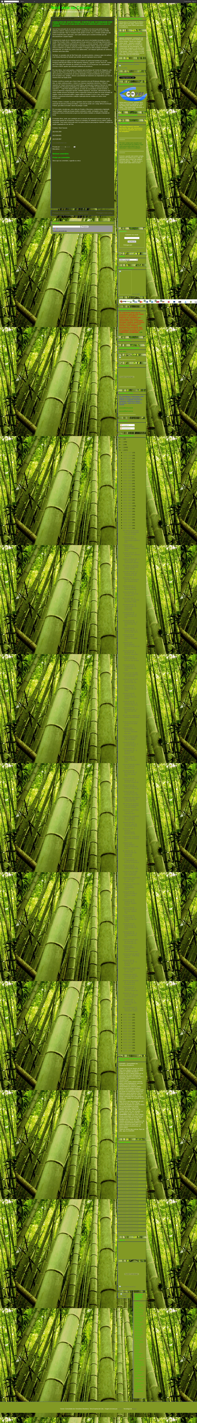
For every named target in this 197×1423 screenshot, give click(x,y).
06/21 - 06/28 (127, 525)
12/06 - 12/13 (127, 458)
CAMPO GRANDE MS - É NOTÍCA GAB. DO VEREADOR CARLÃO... (131, 560)
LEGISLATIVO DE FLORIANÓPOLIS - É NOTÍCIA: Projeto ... (130, 744)
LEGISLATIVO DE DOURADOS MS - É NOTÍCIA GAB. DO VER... (130, 623)
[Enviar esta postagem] (74, 147)
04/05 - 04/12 (127, 1039)
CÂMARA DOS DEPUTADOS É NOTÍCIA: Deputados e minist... (131, 547)
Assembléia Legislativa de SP (128, 1223)
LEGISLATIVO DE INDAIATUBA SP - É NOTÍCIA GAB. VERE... (131, 867)
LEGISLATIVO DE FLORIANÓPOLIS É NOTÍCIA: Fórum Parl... (131, 793)
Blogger (134, 1409)
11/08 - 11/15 (127, 469)
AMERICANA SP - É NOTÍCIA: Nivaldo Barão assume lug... (130, 587)
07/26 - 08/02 (127, 511)
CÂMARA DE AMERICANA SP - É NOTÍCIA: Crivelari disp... (131, 969)
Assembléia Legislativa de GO (129, 1209)
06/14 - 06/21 (127, 528)
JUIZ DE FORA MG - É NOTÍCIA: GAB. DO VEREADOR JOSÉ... (130, 573)
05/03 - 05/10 (127, 1028)
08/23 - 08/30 (127, 500)
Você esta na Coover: (71, 7)
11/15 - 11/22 (127, 466)
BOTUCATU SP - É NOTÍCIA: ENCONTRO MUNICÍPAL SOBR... (131, 600)
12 (122, 442)
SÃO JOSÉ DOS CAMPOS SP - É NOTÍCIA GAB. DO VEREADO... (129, 1002)
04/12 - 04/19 (127, 1037)
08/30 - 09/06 (127, 497)
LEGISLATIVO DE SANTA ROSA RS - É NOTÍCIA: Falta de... (131, 955)
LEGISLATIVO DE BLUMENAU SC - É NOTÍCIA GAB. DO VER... (130, 934)
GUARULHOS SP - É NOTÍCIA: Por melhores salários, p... (131, 554)
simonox (120, 1409)
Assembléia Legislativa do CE (128, 1155)
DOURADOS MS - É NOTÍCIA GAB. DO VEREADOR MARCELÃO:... (129, 607)
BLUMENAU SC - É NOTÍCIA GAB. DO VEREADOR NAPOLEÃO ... (129, 853)
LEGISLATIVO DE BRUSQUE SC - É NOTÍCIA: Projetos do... (131, 780)
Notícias (62, 149)
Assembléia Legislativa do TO (129, 1212)
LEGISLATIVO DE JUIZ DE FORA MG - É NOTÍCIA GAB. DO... (130, 941)
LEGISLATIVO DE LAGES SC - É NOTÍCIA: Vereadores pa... (131, 766)
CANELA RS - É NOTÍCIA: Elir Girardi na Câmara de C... (131, 838)
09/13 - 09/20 (127, 492)
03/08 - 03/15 (127, 1051)
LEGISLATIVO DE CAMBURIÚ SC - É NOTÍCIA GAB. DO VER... (130, 615)
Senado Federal (124, 1145)
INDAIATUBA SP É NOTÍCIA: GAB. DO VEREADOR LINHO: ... (131, 824)
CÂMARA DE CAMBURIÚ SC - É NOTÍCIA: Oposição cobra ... (131, 818)
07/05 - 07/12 (127, 520)
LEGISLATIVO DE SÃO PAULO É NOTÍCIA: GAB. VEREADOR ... (130, 873)
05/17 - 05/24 (127, 1023)
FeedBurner (136, 245)
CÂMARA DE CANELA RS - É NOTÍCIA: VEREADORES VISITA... (131, 886)
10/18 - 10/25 (127, 478)
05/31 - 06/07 (127, 1017)
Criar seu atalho (123, 67)
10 (122, 447)
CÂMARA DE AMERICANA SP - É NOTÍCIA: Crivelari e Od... (131, 879)
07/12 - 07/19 (127, 517)
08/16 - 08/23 (127, 503)
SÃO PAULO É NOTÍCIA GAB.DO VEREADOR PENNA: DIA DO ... (130, 567)
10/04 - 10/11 (127, 483)
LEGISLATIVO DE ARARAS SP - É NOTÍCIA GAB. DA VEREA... (129, 696)
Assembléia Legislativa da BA (128, 1196)
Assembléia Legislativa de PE (128, 1192)
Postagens (125, 425)
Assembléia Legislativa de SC (128, 1229)
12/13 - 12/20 (127, 455)
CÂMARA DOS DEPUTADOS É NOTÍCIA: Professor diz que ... (131, 645)
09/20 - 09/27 (127, 489)
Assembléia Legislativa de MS (129, 1202)
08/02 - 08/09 (127, 508)
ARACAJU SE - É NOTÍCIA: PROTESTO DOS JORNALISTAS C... (131, 580)
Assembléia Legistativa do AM (129, 1175)
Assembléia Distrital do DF (127, 1199)
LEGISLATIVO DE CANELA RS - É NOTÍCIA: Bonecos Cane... (130, 759)
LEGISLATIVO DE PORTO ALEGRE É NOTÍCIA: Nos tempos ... (131, 659)
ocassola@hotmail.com (59, 143)
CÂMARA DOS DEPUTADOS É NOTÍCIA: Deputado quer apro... (130, 730)
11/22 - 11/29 (127, 464)
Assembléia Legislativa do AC (128, 1152)
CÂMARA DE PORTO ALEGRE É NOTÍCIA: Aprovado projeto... (130, 976)
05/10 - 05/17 (127, 1025)
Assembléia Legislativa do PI (128, 1189)
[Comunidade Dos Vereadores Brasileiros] (120, 66)
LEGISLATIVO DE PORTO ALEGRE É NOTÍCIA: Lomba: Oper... (130, 894)
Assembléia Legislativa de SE (128, 1159)
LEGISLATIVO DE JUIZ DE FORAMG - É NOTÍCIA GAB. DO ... (130, 681)
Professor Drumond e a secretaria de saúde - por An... (130, 723)
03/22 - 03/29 (127, 1045)
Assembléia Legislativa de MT (129, 1206)
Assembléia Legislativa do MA (129, 1172)
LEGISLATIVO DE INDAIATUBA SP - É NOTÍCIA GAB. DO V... (131, 703)
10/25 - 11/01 (127, 475)
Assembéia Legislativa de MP (128, 1169)
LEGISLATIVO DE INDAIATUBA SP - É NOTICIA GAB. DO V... (131, 630)
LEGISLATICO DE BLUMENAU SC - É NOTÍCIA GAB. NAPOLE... (130, 751)
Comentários (126, 428)
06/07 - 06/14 (127, 1014)
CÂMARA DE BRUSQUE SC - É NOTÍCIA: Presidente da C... (131, 982)
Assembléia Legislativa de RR (129, 1165)
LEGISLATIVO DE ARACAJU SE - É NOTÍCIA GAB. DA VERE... (129, 688)
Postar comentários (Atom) (85, 218)
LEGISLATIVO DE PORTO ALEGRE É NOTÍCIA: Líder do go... (131, 786)
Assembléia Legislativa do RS (128, 1233)
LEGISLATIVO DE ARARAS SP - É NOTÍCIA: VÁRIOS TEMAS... (129, 902)
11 (122, 444)
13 (122, 439)
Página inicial (83, 213)
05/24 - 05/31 (127, 1020)
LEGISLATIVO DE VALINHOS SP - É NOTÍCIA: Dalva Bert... (131, 652)
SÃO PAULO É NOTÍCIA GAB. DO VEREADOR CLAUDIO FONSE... (131, 532)
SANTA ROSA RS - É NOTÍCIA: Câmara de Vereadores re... (130, 593)
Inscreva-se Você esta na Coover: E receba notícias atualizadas (131, 249)
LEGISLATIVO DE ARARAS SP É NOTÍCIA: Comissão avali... (130, 637)
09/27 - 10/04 (127, 486)
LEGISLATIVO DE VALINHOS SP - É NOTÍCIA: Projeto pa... (131, 988)
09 (122, 450)
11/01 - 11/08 (127, 472)
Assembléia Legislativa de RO (129, 1162)
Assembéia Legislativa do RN (128, 1179)
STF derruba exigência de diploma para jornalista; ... (131, 717)
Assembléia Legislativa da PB (128, 1182)
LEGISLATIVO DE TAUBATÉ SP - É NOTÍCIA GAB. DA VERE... (129, 667)
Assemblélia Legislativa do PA (129, 1186)
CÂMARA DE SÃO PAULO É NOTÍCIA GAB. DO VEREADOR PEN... (131, 799)
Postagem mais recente (61, 213)
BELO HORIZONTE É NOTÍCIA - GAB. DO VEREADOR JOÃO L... (131, 1009)
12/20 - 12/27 (127, 452)
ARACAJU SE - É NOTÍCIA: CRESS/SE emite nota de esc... (130, 995)
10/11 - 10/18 (127, 480)
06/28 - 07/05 (127, 523)
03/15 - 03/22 (127, 1048)
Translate (134, 261)
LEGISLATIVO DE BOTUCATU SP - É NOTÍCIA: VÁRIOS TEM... (130, 910)
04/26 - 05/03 (127, 1031)
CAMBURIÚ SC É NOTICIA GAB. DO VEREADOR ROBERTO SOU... (131, 539)
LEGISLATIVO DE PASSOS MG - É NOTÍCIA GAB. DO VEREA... (129, 918)
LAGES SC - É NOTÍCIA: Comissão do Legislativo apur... (131, 811)
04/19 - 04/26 (127, 1034)
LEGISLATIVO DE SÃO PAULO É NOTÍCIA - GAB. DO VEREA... (130, 737)
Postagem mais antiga (104, 213)
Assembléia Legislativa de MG (129, 1216)
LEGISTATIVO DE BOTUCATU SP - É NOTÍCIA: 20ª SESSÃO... (130, 962)
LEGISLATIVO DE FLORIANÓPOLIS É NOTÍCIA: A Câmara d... (131, 860)
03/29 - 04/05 (127, 1042)
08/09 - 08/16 (127, 506)
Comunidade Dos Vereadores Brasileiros (129, 64)
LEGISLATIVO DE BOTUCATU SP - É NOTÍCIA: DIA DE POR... (130, 773)
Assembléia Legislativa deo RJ (129, 1219)
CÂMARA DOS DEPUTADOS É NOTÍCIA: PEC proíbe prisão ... (131, 845)
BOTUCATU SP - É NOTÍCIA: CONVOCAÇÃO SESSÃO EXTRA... (129, 831)
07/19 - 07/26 (127, 514)
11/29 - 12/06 (127, 461)
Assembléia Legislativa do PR (128, 1226)
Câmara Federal (124, 1149)
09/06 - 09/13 (127, 494)
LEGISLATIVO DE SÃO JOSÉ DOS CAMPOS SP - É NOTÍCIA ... (130, 674)
